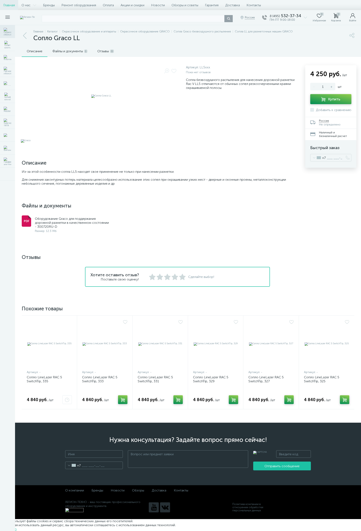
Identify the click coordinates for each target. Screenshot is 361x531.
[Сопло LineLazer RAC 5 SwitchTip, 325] (326, 344)
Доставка (232, 5)
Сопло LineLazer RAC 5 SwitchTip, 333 (99, 379)
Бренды (49, 5)
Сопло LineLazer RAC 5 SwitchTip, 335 (44, 379)
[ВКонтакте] (165, 507)
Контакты (254, 5)
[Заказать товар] (67, 399)
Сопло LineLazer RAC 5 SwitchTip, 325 (321, 379)
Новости (158, 5)
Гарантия (212, 5)
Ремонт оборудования (78, 5)
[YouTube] (154, 507)
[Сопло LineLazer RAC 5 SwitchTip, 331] (160, 344)
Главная (9, 5)
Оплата (108, 5)
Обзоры (138, 490)
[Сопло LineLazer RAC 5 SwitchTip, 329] (215, 344)
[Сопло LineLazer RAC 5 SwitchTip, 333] (104, 344)
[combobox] (318, 157)
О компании (74, 490)
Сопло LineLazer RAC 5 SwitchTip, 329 (210, 379)
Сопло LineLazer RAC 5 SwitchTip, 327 (266, 379)
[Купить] (122, 399)
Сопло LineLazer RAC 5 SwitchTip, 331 (155, 379)
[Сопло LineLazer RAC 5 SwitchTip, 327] (271, 344)
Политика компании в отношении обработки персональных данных (247, 507)
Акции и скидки (132, 5)
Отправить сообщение (282, 466)
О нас (26, 5)
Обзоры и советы (185, 5)
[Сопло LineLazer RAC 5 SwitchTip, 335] (49, 344)
